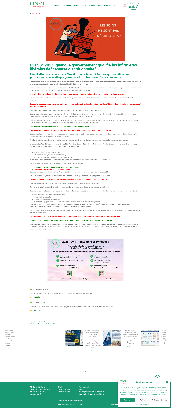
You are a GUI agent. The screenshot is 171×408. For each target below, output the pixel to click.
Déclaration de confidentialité (144, 404)
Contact (116, 5)
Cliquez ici (36, 297)
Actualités (55, 5)
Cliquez (35, 310)
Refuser (143, 400)
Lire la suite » (61, 351)
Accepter (127, 400)
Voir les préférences (159, 400)
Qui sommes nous (95, 5)
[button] (167, 382)
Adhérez (107, 5)
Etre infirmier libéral (70, 5)
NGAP (84, 5)
